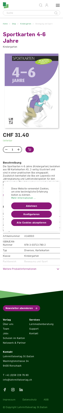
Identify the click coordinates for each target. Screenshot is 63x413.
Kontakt (33, 333)
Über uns (8, 324)
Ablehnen (31, 205)
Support (34, 328)
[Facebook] (4, 389)
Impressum (9, 399)
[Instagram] (13, 389)
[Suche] (56, 12)
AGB (46, 399)
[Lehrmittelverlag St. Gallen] (5, 5)
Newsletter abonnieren (19, 308)
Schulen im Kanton (14, 338)
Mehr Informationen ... (23, 197)
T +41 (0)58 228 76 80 (16, 375)
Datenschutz (30, 399)
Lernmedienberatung (41, 324)
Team (6, 328)
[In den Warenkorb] (29, 149)
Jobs (5, 333)
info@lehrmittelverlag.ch (17, 379)
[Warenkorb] (51, 5)
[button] (31, 269)
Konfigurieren (31, 214)
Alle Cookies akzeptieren (31, 222)
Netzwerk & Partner (14, 342)
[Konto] (47, 5)
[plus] (18, 149)
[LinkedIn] (21, 389)
